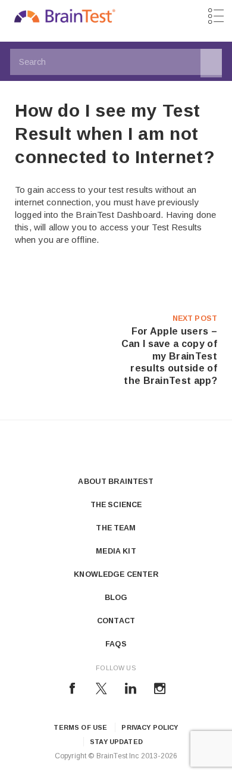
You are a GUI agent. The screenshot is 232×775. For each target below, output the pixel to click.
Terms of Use (80, 727)
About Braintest (115, 481)
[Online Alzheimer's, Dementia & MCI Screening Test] (64, 19)
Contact (116, 621)
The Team (116, 528)
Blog (116, 597)
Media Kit (116, 551)
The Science (116, 505)
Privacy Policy (149, 727)
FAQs (116, 644)
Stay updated (116, 741)
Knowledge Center (116, 574)
